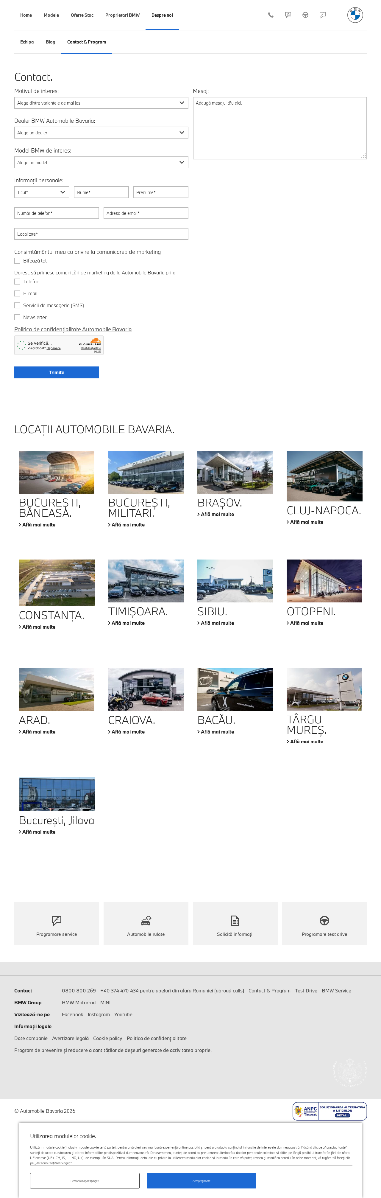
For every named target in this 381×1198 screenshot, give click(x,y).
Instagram (99, 1014)
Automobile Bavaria (355, 15)
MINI (105, 1002)
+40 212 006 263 (271, 15)
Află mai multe (38, 525)
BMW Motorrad (79, 1002)
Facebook (72, 1014)
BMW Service (336, 990)
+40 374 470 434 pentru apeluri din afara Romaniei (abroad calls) (172, 990)
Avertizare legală (70, 1038)
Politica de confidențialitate (157, 1038)
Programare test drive (324, 934)
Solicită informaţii (235, 934)
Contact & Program (288, 15)
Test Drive (305, 15)
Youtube (123, 1014)
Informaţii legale (32, 1026)
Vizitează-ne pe (32, 1014)
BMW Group (28, 1002)
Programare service (323, 15)
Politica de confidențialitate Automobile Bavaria (73, 329)
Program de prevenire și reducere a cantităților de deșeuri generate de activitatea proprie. (113, 1050)
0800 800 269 (79, 990)
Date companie (31, 1038)
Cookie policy (107, 1038)
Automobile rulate (146, 934)
